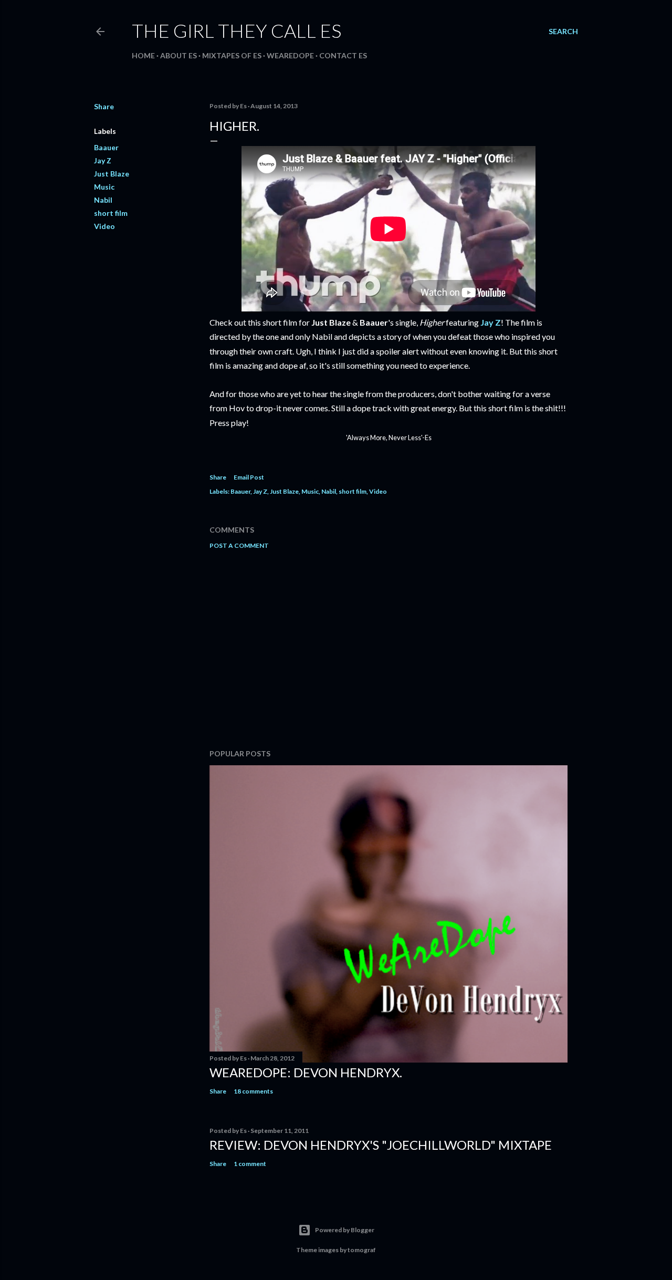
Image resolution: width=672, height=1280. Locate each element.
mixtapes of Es (231, 55)
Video (104, 226)
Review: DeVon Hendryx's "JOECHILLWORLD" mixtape (380, 1144)
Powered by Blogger (344, 1230)
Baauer (106, 147)
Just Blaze (111, 173)
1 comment (250, 1164)
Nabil (103, 199)
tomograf (362, 1250)
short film (111, 213)
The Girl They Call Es (236, 30)
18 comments (253, 1091)
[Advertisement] (388, 649)
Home (143, 55)
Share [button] (104, 106)
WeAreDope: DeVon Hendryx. (305, 1072)
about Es (178, 55)
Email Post (249, 477)
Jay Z (102, 160)
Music (104, 186)
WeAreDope (290, 55)
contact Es (343, 55)
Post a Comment (239, 545)
